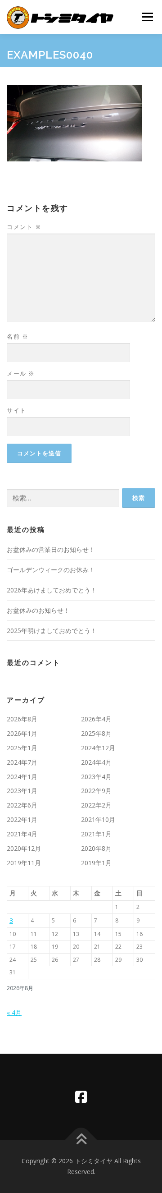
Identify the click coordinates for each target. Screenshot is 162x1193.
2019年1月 (96, 862)
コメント (24, 227)
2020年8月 (96, 848)
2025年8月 (96, 733)
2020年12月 (24, 848)
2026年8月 (22, 719)
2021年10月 (98, 819)
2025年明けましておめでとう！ (52, 630)
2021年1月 (96, 834)
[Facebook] (81, 1096)
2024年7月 (22, 762)
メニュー (147, 17)
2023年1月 (22, 790)
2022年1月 (22, 819)
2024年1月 (22, 776)
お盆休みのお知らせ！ (38, 610)
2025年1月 (22, 747)
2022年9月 (96, 790)
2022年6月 (22, 805)
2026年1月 (22, 733)
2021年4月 (22, 834)
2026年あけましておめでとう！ (52, 590)
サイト (17, 410)
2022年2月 (96, 805)
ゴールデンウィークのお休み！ (51, 569)
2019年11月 (24, 862)
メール (21, 373)
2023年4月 (96, 776)
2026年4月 (96, 719)
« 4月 (14, 1012)
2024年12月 (98, 747)
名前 (17, 336)
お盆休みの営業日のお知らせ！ (51, 549)
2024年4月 (96, 762)
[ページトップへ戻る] (81, 1140)
